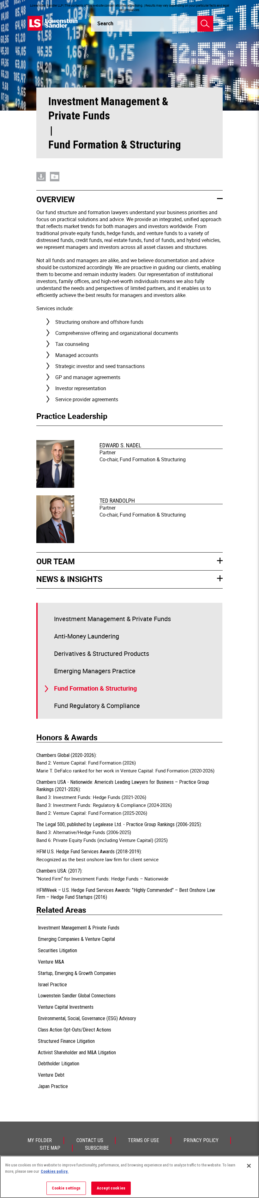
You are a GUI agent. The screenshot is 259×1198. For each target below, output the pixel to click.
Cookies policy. (55, 1171)
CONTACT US (89, 1140)
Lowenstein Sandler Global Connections (77, 996)
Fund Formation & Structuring (95, 688)
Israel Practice (52, 985)
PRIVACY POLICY (201, 1140)
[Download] (41, 176)
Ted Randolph (117, 500)
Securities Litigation (57, 950)
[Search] (205, 24)
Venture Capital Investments (65, 1007)
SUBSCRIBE (97, 1148)
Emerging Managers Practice (95, 671)
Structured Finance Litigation (66, 1041)
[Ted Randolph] (56, 520)
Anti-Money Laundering (86, 636)
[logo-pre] (52, 23)
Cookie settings (66, 1188)
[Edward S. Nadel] (56, 464)
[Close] (249, 1166)
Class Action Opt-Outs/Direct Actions (74, 1030)
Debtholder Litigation (58, 1064)
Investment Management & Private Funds (108, 108)
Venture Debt (51, 1075)
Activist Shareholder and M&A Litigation (77, 1053)
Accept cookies (111, 1188)
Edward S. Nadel (120, 445)
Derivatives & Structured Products (101, 653)
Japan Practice (53, 1086)
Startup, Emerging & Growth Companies (77, 973)
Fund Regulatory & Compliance (97, 705)
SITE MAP (50, 1148)
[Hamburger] (222, 23)
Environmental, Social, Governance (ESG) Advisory (87, 1018)
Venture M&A (51, 962)
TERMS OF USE (143, 1140)
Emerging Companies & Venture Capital (76, 939)
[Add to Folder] (54, 176)
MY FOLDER (39, 1140)
